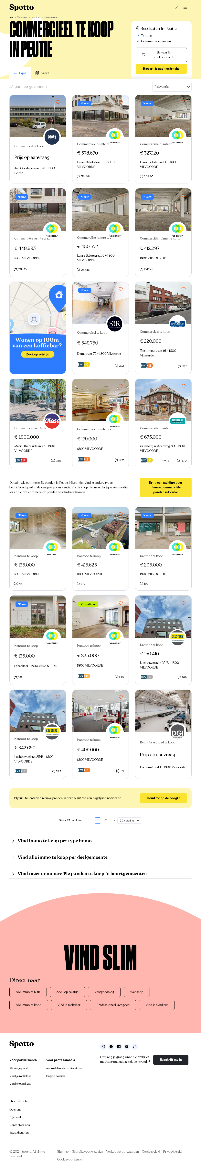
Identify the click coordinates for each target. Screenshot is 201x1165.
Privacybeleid (172, 1151)
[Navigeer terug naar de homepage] (21, 7)
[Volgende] (114, 820)
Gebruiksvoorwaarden (87, 1151)
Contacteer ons (19, 1125)
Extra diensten (19, 1133)
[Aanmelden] (176, 8)
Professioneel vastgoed (113, 1005)
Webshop (136, 992)
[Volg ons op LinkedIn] (119, 1047)
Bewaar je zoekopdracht (164, 54)
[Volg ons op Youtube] (127, 1047)
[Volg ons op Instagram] (103, 1047)
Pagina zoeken (55, 1076)
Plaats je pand (18, 1068)
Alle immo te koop (28, 1005)
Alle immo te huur (28, 992)
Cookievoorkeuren (70, 1159)
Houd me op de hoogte (163, 798)
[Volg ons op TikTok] (135, 1047)
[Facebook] (111, 1047)
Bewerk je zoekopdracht (161, 69)
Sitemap (63, 1151)
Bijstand (15, 1117)
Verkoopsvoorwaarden (122, 1151)
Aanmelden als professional (64, 1068)
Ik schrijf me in (171, 1060)
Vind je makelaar (69, 1005)
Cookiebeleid (151, 1151)
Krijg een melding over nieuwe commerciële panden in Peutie (165, 487)
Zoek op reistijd (67, 992)
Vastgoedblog (104, 992)
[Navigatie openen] (186, 7)
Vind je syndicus (157, 1005)
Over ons (15, 1110)
